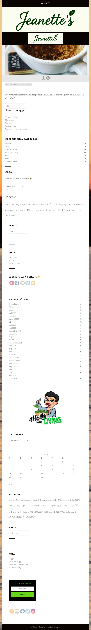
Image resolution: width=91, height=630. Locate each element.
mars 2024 (13, 316)
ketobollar (73, 205)
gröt (66, 205)
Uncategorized (11, 150)
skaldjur (38, 210)
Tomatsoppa (10, 123)
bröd (7, 156)
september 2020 (15, 364)
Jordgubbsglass (11, 126)
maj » (16, 485)
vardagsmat (70, 210)
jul (69, 205)
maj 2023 (12, 328)
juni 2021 (12, 346)
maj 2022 (12, 337)
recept (8, 147)
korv (6, 210)
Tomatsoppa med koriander (16, 129)
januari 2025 (13, 310)
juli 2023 (12, 322)
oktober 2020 (14, 361)
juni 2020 (12, 370)
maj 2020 (12, 373)
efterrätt (37, 205)
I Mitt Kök (13, 258)
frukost (54, 204)
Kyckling (12, 210)
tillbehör (61, 210)
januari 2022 (13, 340)
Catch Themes (54, 627)
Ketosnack (80, 205)
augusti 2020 (14, 367)
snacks (44, 210)
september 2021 (15, 343)
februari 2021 (14, 358)
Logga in (12, 559)
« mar (11, 485)
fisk (42, 204)
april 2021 (13, 352)
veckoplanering (11, 153)
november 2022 (15, 334)
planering (22, 210)
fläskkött (47, 205)
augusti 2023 (14, 319)
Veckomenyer (14, 263)
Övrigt (15, 215)
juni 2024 (12, 313)
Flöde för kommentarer (18, 565)
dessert (32, 205)
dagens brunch (22, 205)
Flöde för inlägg (15, 562)
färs (60, 205)
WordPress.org (15, 568)
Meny (47, 3)
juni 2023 (12, 325)
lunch (17, 210)
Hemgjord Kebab (11, 117)
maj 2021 (12, 349)
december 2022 (15, 331)
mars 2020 (13, 379)
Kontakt (12, 260)
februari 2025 (14, 307)
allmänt (8, 144)
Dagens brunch (11, 161)
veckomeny (17, 516)
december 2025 (15, 304)
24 (63, 474)
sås (55, 210)
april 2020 (13, 376)
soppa (51, 210)
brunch (8, 205)
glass (63, 205)
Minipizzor (9, 120)
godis (7, 159)
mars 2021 (13, 355)
